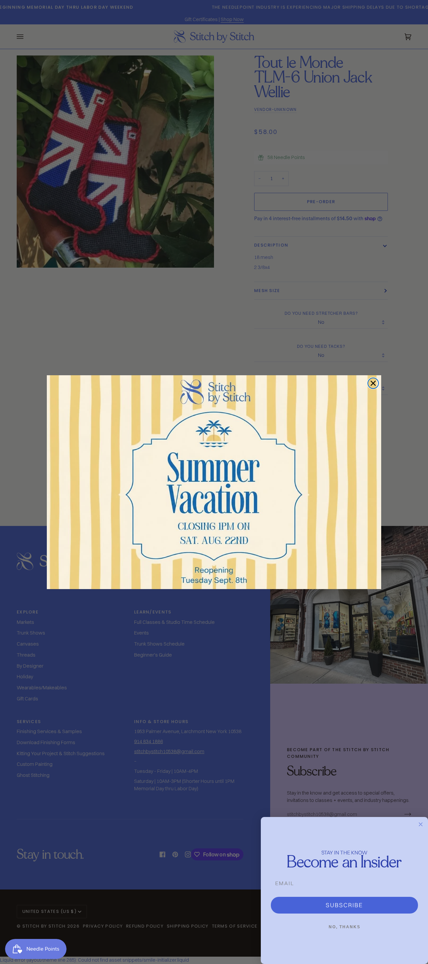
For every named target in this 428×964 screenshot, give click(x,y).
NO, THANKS (344, 927)
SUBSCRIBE (344, 905)
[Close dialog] (373, 383)
